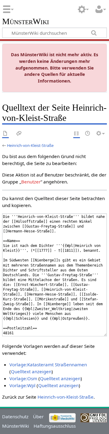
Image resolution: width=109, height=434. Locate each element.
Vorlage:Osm (23, 378)
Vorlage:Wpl (22, 385)
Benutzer (31, 182)
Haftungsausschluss (55, 426)
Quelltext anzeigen (31, 371)
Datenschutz (15, 416)
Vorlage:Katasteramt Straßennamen (48, 364)
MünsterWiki (25, 21)
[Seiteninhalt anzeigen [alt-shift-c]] (5, 133)
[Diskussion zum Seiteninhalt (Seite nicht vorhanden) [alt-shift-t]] (19, 133)
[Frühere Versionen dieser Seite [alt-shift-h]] (87, 133)
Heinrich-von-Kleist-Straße (30, 145)
